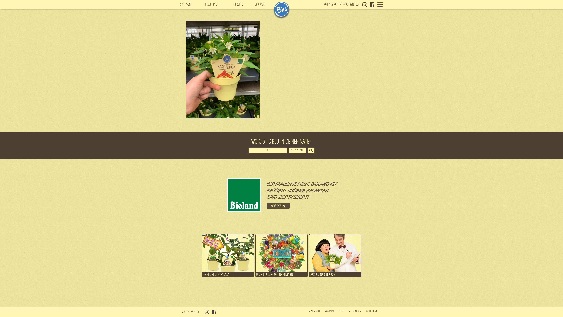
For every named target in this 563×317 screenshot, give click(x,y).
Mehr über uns (278, 205)
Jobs (341, 311)
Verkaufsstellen (349, 4)
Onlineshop (330, 4)
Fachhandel (314, 311)
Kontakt (329, 311)
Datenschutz (354, 311)
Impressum (371, 311)
